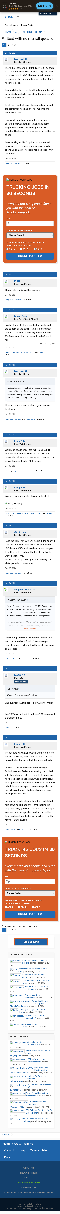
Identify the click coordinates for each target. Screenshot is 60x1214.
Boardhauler (30, 997)
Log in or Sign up (47, 13)
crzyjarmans (30, 989)
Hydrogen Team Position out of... (41, 1069)
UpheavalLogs (16, 1081)
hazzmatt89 (20, 59)
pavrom (24, 983)
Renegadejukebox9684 (20, 1073)
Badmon (25, 977)
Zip (8, 218)
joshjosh (25, 963)
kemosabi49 (30, 1018)
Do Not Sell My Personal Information (28, 1192)
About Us (28, 1167)
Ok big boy (20, 532)
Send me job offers (30, 256)
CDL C (39, 249)
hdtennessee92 (34, 1062)
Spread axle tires (32, 995)
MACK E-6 (24, 353)
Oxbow (31, 353)
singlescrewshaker (13, 163)
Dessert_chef (32, 1113)
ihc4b (21, 1012)
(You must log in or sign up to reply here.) (20, 926)
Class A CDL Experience (19, 230)
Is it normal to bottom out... (33, 974)
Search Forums (11, 25)
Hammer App (29, 1187)
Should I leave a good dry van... (35, 1119)
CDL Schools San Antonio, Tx (39, 1110)
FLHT (17, 281)
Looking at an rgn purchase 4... (32, 1009)
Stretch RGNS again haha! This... (36, 960)
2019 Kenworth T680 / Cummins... (38, 1102)
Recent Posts (27, 25)
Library (29, 1177)
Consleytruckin (33, 1045)
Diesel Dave (20, 316)
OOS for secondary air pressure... (35, 980)
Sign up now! (31, 941)
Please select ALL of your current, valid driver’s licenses (26, 244)
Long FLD (19, 441)
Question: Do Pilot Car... (35, 1015)
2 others (41, 353)
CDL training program (37, 1059)
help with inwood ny (29, 1024)
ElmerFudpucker (13, 353)
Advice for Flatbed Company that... (40, 1002)
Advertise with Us (28, 1182)
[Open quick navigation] (54, 32)
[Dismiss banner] (56, 5)
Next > (15, 45)
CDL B (25, 249)
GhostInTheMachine (19, 1006)
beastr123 (26, 659)
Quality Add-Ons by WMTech (30, 1206)
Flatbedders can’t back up (36, 986)
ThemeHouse (47, 1208)
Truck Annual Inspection (37, 1093)
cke (33, 471)
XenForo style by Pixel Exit (30, 1204)
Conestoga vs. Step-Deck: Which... (33, 969)
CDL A (11, 249)
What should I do (34, 1042)
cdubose (26, 1121)
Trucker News (29, 1172)
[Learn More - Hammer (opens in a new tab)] (30, 6)
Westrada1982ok (17, 1107)
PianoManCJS (32, 1096)
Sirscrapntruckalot (13, 513)
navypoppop (15, 1056)
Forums (8, 17)
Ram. (20, 971)
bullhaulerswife (16, 1090)
